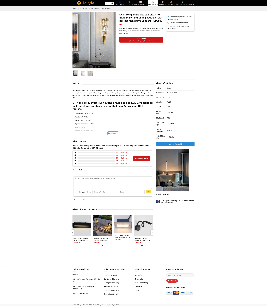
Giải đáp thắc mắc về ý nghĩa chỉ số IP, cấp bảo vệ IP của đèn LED (177, 201)
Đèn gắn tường (106, 8)
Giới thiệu (138, 286)
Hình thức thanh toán (111, 286)
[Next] (114, 40)
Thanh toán (139, 279)
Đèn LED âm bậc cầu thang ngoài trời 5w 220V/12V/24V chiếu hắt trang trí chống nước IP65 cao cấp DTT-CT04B (102, 239)
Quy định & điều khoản (111, 279)
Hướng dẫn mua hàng (111, 283)
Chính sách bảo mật (111, 275)
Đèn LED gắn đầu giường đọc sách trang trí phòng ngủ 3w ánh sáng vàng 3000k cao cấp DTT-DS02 (142, 239)
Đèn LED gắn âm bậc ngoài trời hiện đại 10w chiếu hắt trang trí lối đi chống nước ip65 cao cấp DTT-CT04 (81, 239)
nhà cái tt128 (4, 267)
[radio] (102, 246)
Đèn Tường (95, 8)
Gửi (148, 192)
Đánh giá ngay (141, 158)
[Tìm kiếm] (112, 3)
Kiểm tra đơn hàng (141, 283)
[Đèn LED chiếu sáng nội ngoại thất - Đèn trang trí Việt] (86, 3)
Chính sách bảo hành (111, 294)
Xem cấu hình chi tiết (175, 144)
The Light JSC (114, 305)
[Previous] (74, 40)
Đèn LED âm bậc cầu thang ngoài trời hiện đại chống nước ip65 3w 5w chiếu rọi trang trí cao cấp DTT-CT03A (123, 236)
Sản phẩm (84, 8)
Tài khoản (138, 275)
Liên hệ (137, 290)
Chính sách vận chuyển (112, 290)
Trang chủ (75, 8)
